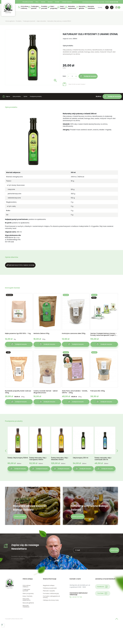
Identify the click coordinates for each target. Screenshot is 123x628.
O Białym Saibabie (67, 2)
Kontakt (57, 2)
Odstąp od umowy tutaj (50, 600)
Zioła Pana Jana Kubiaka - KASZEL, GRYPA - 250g (75, 392)
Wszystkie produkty (28, 2)
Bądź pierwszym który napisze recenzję (20, 265)
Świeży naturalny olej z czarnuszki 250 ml (103, 458)
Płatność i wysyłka (49, 591)
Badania (50, 2)
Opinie (25, 96)
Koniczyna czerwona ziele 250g (73, 333)
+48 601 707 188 (76, 597)
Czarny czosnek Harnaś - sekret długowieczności (45, 392)
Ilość (64, 76)
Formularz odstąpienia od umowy (51, 596)
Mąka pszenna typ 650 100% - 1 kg (18, 333)
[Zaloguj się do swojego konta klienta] (111, 7)
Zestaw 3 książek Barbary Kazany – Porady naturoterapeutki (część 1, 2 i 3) (104, 334)
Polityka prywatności (50, 588)
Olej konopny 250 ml (80, 458)
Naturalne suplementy (26, 599)
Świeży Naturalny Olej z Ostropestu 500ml (37, 458)
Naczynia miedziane (26, 606)
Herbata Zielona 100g (41, 333)
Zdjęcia (8, 96)
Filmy (37, 2)
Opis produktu (17, 96)
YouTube (100, 593)
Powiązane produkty (36, 96)
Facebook (100, 587)
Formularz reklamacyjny (51, 593)
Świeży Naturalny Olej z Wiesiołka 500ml (59, 458)
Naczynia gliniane (28, 603)
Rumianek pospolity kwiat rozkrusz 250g (18, 392)
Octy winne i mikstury (27, 586)
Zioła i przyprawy (28, 593)
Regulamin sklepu (48, 585)
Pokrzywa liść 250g (97, 391)
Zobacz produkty (20, 517)
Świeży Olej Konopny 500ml (18, 458)
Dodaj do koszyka (114, 96)
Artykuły (43, 2)
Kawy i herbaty (27, 596)
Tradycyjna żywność (26, 590)
